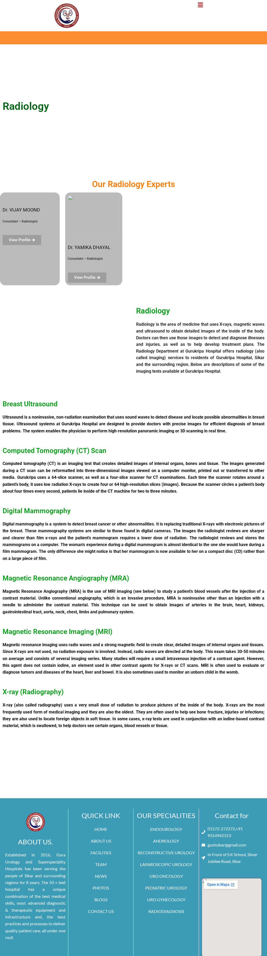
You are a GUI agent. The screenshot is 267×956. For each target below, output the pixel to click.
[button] (200, 5)
